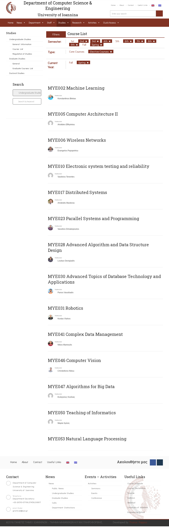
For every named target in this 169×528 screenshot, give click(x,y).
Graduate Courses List (23, 68)
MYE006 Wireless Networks (77, 140)
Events (94, 493)
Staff (49, 22)
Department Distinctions (63, 507)
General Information (22, 44)
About (121, 5)
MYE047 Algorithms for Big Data (81, 386)
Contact (131, 5)
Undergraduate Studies (20, 39)
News (19, 22)
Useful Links (142, 5)
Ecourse (131, 492)
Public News (58, 488)
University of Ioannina (137, 507)
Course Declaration (136, 488)
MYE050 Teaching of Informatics (82, 412)
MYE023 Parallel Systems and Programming (93, 218)
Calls (54, 502)
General (16, 63)
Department (34, 22)
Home (113, 5)
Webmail (131, 502)
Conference (96, 497)
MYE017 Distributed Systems (77, 192)
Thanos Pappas (138, 522)
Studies (62, 22)
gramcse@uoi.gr (20, 510)
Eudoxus (131, 497)
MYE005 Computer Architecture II (83, 114)
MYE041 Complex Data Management (85, 334)
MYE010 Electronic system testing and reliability (98, 166)
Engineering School (136, 512)
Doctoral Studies (16, 73)
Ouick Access (109, 22)
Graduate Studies (17, 58)
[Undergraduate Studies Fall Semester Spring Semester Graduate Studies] (27, 92)
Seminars (95, 488)
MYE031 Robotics (65, 308)
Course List (18, 48)
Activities (92, 22)
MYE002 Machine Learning (76, 88)
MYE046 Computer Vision (74, 360)
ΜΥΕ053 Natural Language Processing (87, 439)
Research (77, 22)
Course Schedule (135, 483)
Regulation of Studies (22, 53)
